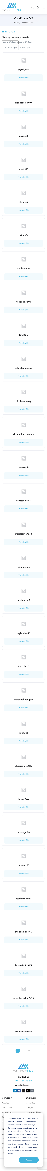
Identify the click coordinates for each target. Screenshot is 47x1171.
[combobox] (25, 42)
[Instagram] (23, 1090)
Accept (29, 1160)
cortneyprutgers (23, 1031)
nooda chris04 (23, 301)
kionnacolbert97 (23, 102)
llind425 (23, 335)
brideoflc (23, 235)
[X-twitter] (28, 1090)
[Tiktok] (32, 1090)
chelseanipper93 (23, 931)
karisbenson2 (23, 600)
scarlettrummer (23, 898)
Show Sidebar (11, 32)
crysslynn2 (23, 69)
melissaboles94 (24, 500)
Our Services (7, 1107)
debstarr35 (23, 865)
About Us (5, 1103)
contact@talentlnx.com (23, 1085)
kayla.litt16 (23, 666)
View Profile (24, 77)
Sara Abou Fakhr (23, 965)
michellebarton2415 (23, 998)
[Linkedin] (15, 1090)
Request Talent (30, 1103)
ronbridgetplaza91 (23, 368)
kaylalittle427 (23, 633)
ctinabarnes (23, 567)
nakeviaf (23, 136)
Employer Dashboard (33, 1112)
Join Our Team (7, 1112)
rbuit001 (23, 732)
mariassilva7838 (23, 533)
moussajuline (23, 832)
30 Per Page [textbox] (24, 47)
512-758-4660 (23, 1080)
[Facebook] (19, 1090)
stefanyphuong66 (23, 699)
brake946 (23, 799)
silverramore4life (23, 766)
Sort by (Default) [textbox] (25, 42)
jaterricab (24, 467)
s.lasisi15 (23, 169)
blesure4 (23, 202)
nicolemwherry (23, 401)
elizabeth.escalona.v (23, 434)
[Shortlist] (41, 56)
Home (16, 22)
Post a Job (29, 1107)
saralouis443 (23, 268)
